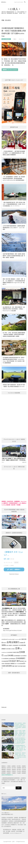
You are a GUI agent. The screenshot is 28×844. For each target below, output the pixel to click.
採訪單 (6, 623)
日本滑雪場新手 (17, 655)
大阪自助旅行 (16, 645)
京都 (22, 639)
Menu (4, 2)
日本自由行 (12, 661)
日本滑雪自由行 (12, 658)
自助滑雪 (9, 666)
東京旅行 (22, 661)
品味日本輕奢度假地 (6, 39)
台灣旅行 (15, 642)
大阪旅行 (10, 645)
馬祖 (21, 666)
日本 (17, 648)
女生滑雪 (21, 645)
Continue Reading (12, 69)
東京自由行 (7, 663)
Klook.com (4, 707)
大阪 (7, 645)
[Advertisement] (14, 690)
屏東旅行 (4, 648)
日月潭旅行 (13, 648)
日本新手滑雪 (15, 652)
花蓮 (13, 666)
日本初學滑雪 (9, 652)
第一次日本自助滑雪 (19, 663)
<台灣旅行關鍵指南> (19, 611)
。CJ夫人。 (14, 9)
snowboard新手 (18, 639)
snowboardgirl (11, 639)
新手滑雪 (8, 648)
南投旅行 (4, 642)
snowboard (5, 639)
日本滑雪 (10, 655)
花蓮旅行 (16, 666)
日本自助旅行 (20, 658)
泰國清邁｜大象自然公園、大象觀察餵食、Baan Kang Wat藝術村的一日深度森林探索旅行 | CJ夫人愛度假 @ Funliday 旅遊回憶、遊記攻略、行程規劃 (14, 503)
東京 (18, 661)
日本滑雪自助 (5, 658)
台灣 (9, 642)
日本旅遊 (5, 655)
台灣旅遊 (22, 642)
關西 (19, 666)
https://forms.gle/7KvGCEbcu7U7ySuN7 (12, 630)
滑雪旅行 (12, 663)
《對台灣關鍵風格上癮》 (7, 608)
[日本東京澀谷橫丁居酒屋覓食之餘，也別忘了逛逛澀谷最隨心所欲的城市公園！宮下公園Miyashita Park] (14, 49)
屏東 (24, 645)
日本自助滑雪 (5, 661)
